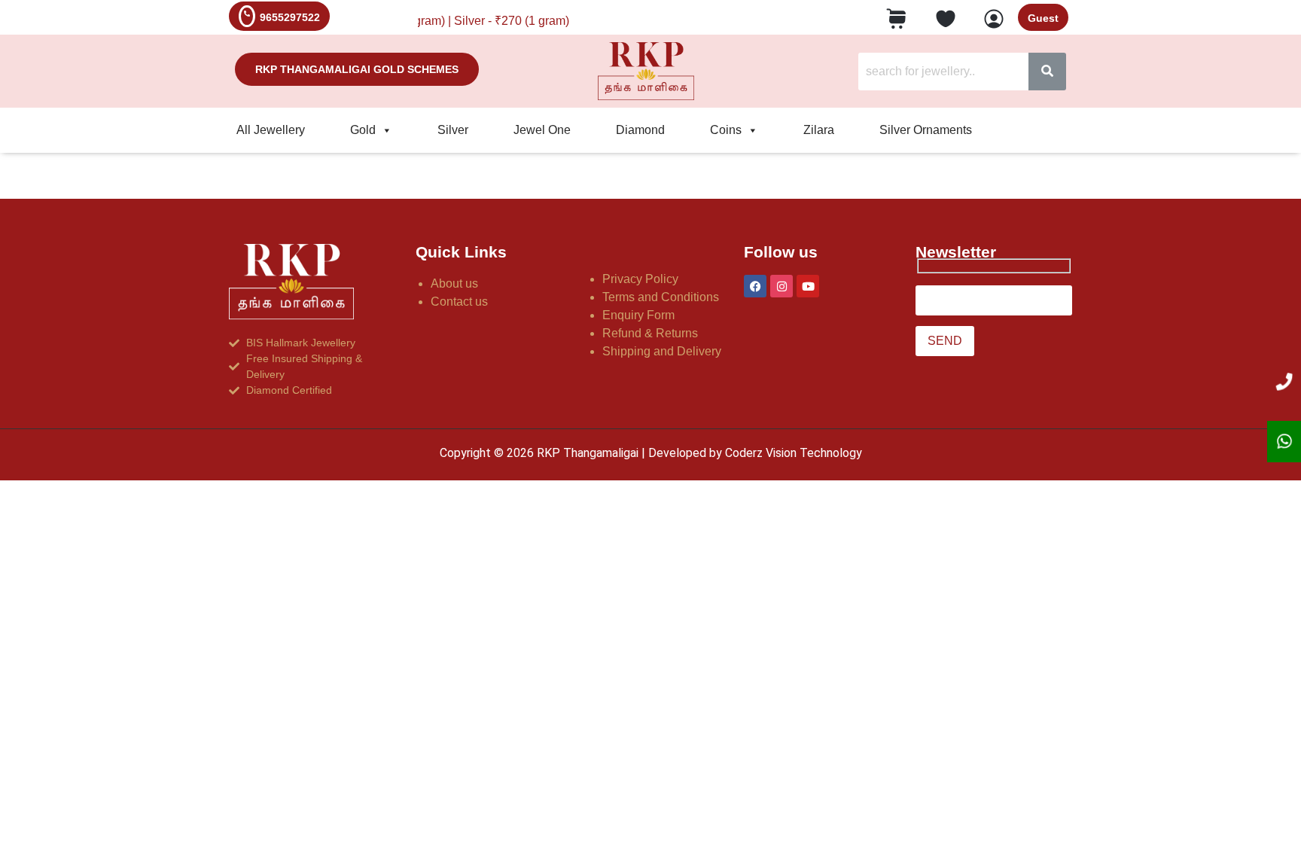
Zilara (818, 129)
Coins (726, 129)
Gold (363, 129)
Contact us (459, 301)
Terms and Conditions (660, 297)
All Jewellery (270, 129)
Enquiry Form (638, 315)
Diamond (640, 129)
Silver (452, 129)
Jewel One (542, 129)
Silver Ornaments (925, 129)
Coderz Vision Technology (793, 453)
